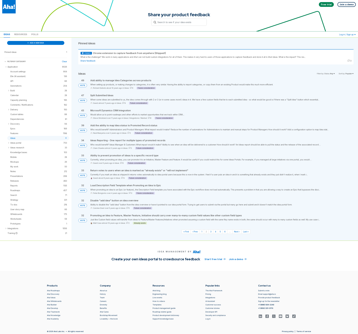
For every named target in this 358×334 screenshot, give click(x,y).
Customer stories (212, 308)
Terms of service (303, 331)
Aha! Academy (53, 319)
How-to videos (159, 301)
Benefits (103, 308)
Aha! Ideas (51, 298)
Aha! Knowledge (53, 315)
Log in (207, 319)
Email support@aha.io (267, 294)
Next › (237, 231)
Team (102, 298)
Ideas (7, 34)
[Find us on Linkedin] (260, 316)
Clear (64, 61)
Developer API (211, 312)
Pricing (208, 294)
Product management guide (164, 308)
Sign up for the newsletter (268, 301)
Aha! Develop (52, 308)
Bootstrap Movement (108, 315)
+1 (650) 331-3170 (265, 308)
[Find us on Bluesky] (287, 316)
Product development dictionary (166, 315)
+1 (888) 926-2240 (266, 305)
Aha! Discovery (53, 294)
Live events (157, 298)
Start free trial (215, 259)
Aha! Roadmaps (53, 291)
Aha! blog (156, 291)
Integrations (134, 118)
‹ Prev (195, 231)
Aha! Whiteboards (54, 301)
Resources (20, 34)
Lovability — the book (109, 319)
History (103, 294)
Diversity (103, 305)
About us (103, 291)
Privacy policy (288, 331)
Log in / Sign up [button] (346, 34)
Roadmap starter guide (162, 312)
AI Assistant (210, 301)
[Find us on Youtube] (280, 316)
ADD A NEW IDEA (36, 43)
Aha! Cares (104, 312)
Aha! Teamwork (53, 312)
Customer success (213, 305)
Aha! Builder (52, 305)
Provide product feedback (269, 298)
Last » (246, 231)
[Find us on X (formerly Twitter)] (274, 316)
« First (186, 231)
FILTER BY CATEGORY (16, 61)
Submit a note (263, 291)
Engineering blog (160, 294)
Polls (34, 34)
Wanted (144, 118)
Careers (103, 301)
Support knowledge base (163, 319)
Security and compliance (215, 315)
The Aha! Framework (213, 291)
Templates (157, 305)
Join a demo (238, 259)
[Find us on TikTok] (294, 316)
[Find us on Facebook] (267, 316)
